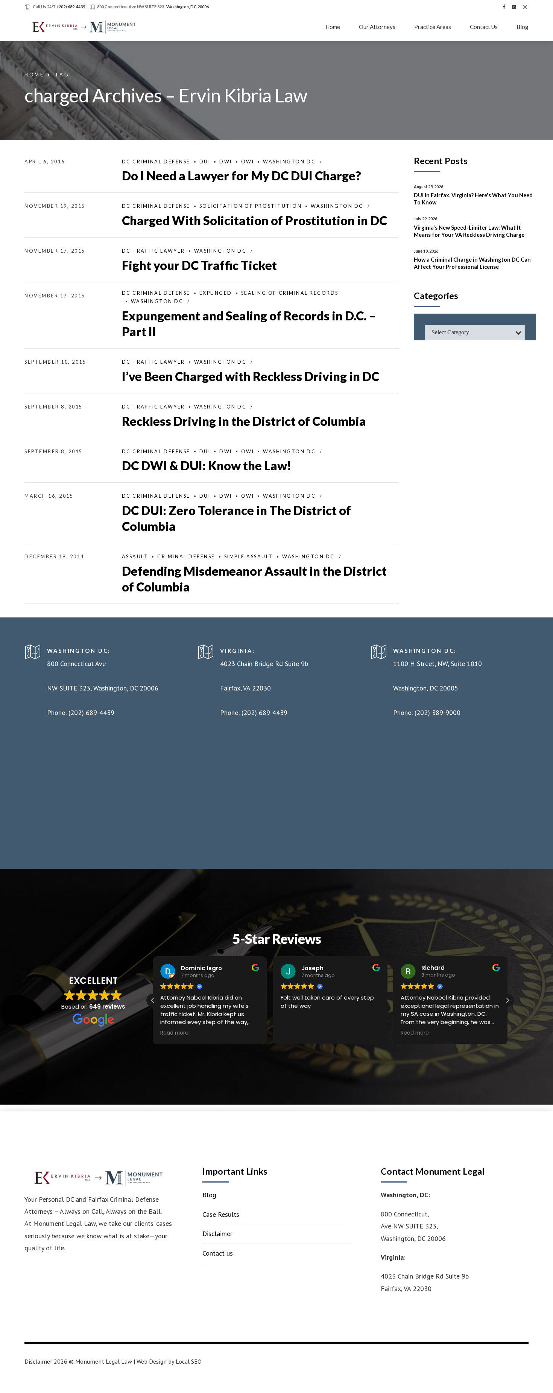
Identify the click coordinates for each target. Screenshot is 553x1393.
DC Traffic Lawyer (153, 251)
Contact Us (484, 26)
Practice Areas (432, 26)
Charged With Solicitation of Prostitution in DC (254, 220)
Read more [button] (174, 1033)
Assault (135, 556)
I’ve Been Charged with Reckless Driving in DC (250, 376)
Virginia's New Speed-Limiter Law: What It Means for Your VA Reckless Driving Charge (469, 231)
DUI (205, 162)
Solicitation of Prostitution (250, 206)
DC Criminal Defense (156, 162)
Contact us (217, 1253)
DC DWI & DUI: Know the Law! (206, 465)
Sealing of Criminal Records (290, 293)
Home (332, 26)
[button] (507, 1000)
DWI (225, 162)
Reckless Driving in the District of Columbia (244, 421)
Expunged (215, 293)
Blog (523, 26)
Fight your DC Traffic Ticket (199, 265)
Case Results (220, 1214)
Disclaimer (217, 1233)
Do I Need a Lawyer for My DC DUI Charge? (241, 175)
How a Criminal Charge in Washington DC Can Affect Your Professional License (472, 263)
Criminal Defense (186, 556)
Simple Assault (248, 556)
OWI (247, 162)
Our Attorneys (377, 26)
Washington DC (289, 162)
